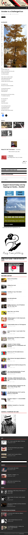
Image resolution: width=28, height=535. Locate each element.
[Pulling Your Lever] (4, 287)
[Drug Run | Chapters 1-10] (4, 477)
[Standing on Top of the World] (4, 294)
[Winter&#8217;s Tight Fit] (6, 125)
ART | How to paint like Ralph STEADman (16, 441)
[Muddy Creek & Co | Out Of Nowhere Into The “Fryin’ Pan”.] (4, 307)
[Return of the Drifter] (4, 281)
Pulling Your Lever (11, 285)
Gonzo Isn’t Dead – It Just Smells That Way (16, 331)
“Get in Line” (3, 136)
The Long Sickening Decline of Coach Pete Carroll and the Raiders (16, 372)
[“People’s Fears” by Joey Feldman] (4, 456)
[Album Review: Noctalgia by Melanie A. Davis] (4, 360)
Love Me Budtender (12, 298)
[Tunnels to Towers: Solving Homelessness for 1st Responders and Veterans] (4, 346)
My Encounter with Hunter (12, 468)
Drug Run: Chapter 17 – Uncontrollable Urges (16, 399)
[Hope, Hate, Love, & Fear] (4, 314)
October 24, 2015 (5, 14)
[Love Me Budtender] (4, 301)
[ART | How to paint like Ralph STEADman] (4, 443)
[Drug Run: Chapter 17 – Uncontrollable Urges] (4, 401)
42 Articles (18, 149)
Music (2, 487)
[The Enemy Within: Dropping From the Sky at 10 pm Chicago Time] (4, 388)
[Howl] (18, 125)
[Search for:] (14, 179)
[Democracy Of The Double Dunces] (4, 354)
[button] (26, 8)
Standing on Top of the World (14, 291)
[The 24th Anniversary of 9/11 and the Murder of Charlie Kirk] (4, 394)
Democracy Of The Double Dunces (15, 351)
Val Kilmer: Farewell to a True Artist (15, 405)
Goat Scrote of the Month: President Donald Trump (16, 338)
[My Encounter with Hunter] (4, 470)
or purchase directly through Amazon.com (11, 227)
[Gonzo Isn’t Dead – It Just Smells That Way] (4, 333)
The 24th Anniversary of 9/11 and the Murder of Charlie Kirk (16, 392)
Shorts (3, 465)
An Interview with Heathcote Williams (15, 513)
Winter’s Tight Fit (4, 128)
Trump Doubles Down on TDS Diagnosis (16, 324)
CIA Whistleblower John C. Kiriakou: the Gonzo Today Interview (15, 527)
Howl (14, 128)
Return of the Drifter (12, 278)
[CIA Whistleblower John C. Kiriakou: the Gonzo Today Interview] (4, 529)
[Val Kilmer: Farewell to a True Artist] (4, 407)
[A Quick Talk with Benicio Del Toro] (4, 522)
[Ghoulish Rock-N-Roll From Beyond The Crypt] (4, 367)
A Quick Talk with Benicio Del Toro (14, 519)
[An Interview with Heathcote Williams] (4, 515)
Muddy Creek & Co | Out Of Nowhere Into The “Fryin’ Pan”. (16, 305)
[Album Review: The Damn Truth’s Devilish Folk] (4, 499)
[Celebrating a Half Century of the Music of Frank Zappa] (4, 493)
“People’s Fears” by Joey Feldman (14, 454)
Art (2, 438)
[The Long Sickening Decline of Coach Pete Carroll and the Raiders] (4, 374)
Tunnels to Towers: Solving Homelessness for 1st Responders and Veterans (16, 345)
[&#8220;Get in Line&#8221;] (6, 133)
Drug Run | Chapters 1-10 (12, 474)
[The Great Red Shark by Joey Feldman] (4, 450)
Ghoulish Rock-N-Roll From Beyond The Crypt (16, 365)
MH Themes (22, 533)
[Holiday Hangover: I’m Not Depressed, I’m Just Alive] (4, 320)
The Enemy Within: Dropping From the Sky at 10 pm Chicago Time (16, 386)
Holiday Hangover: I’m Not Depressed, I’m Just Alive (16, 318)
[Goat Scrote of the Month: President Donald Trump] (4, 340)
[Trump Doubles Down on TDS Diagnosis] (4, 327)
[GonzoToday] (14, 5)
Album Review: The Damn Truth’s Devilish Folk (16, 498)
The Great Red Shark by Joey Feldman (15, 447)
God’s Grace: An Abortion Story (14, 481)
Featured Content (6, 275)
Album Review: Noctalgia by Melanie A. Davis (16, 359)
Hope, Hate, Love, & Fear (13, 311)
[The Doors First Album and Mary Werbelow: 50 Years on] (4, 506)
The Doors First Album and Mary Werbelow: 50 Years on (16, 504)
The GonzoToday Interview (8, 510)
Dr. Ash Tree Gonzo (15, 14)
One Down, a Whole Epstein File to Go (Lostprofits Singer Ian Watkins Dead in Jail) (16, 379)
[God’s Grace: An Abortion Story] (4, 483)
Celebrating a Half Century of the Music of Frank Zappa (16, 491)
